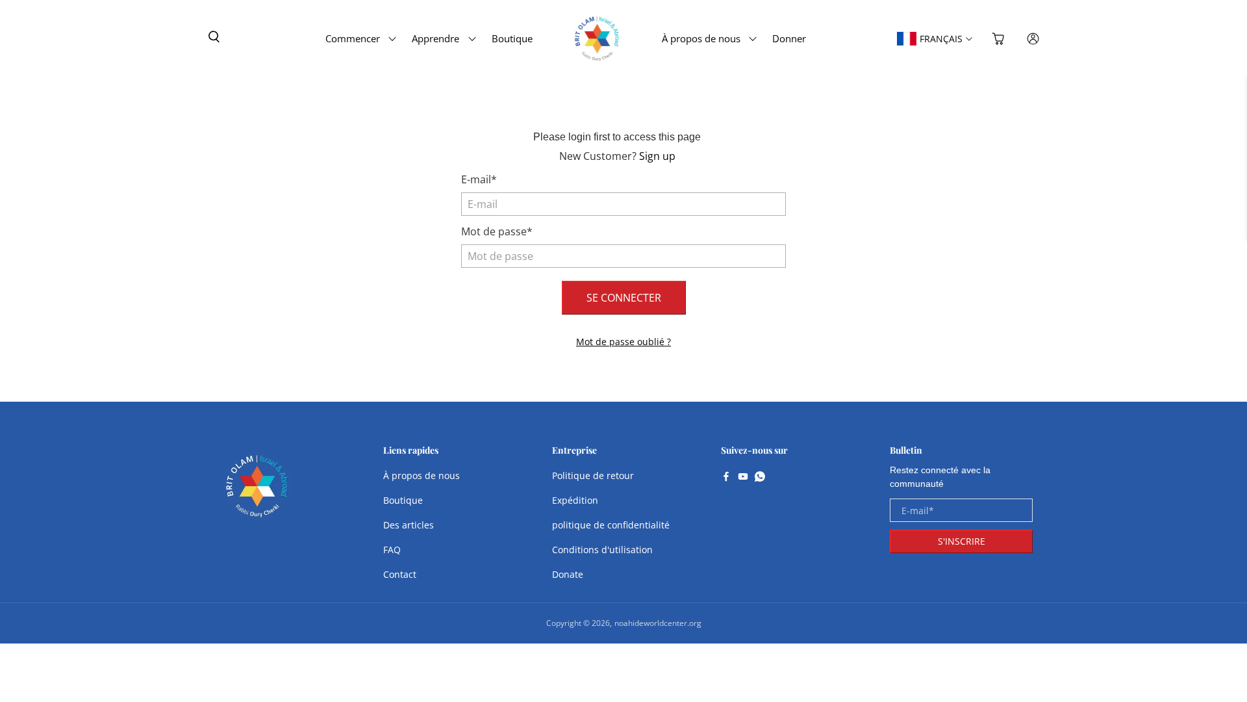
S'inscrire (961, 541)
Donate (567, 574)
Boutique (512, 38)
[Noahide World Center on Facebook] (726, 478)
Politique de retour (593, 475)
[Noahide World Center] (257, 492)
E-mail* (479, 179)
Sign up (657, 156)
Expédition (575, 500)
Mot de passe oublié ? (623, 341)
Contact (399, 574)
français (941, 38)
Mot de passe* (497, 231)
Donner (789, 38)
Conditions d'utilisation (602, 549)
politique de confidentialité (611, 525)
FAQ (392, 549)
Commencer (352, 38)
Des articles (408, 525)
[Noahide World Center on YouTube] (743, 478)
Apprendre (435, 38)
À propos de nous (701, 38)
